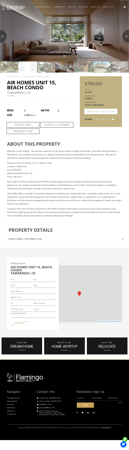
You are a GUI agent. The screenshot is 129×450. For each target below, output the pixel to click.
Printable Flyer (23, 131)
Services (72, 7)
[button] (123, 444)
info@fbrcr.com (45, 404)
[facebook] (77, 413)
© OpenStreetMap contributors (113, 321)
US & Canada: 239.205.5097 (50, 401)
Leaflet (98, 321)
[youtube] (82, 413)
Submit (19, 322)
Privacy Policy (66, 427)
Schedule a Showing (56, 124)
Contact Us (107, 7)
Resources (83, 7)
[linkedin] (88, 413)
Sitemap (75, 427)
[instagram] (93, 413)
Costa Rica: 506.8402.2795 (50, 398)
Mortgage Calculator (100, 111)
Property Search (43, 7)
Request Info (23, 124)
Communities (59, 7)
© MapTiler (103, 321)
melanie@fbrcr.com (47, 408)
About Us (95, 7)
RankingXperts (106, 427)
